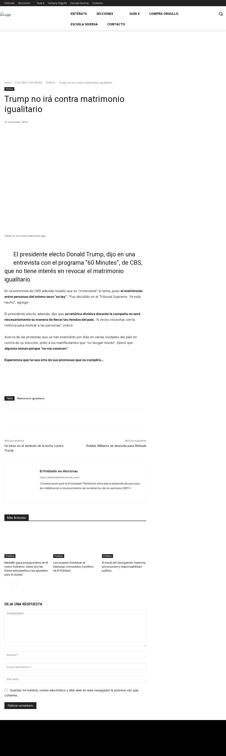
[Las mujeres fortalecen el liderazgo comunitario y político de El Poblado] (75, 542)
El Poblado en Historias (59, 471)
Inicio (7, 82)
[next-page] (14, 585)
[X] (45, 133)
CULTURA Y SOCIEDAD (28, 82)
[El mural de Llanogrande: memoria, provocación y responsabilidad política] (124, 542)
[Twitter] (206, 3)
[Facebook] (200, 3)
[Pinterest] (55, 133)
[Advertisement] (188, 239)
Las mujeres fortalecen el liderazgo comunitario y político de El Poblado (73, 566)
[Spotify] (56, 495)
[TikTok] (64, 495)
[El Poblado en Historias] (22, 483)
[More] (76, 133)
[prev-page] (7, 585)
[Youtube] (212, 3)
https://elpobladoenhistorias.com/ (59, 477)
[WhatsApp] (66, 133)
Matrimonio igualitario (31, 398)
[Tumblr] (72, 495)
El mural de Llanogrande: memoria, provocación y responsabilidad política (124, 566)
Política (50, 82)
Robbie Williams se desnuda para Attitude (116, 446)
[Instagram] (219, 3)
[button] (220, 13)
